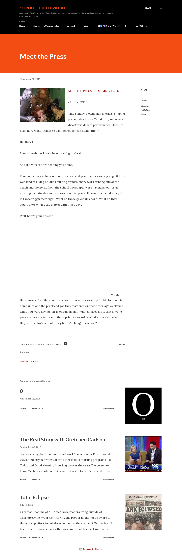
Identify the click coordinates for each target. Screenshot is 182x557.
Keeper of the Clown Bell (43, 8)
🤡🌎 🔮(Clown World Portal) (112, 26)
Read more (108, 408)
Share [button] (144, 90)
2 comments (36, 408)
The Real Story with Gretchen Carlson (62, 439)
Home (22, 26)
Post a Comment (29, 361)
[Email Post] (65, 344)
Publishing (145, 110)
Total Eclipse (34, 497)
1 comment (35, 479)
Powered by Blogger (93, 549)
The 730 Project (141, 26)
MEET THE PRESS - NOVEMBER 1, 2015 (93, 91)
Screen (143, 114)
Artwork (71, 26)
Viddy (86, 26)
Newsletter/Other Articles (46, 26)
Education (145, 106)
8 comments (36, 537)
